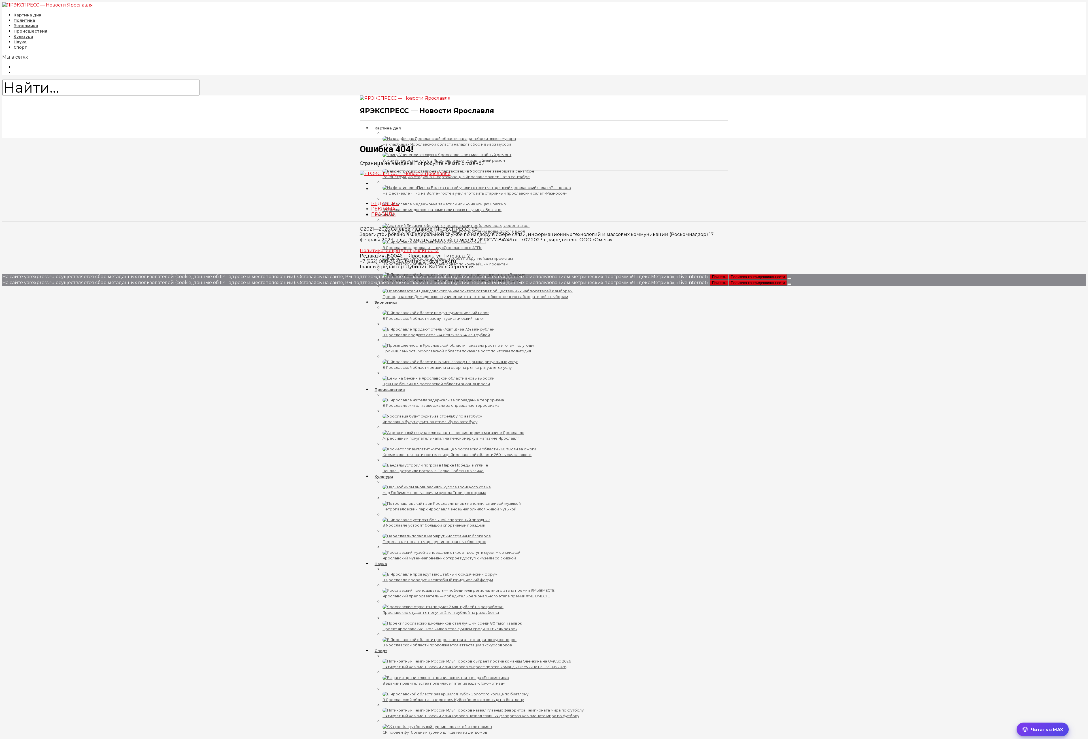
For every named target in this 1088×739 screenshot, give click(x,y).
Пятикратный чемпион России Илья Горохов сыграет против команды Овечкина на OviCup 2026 (474, 667)
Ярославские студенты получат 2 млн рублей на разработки (440, 612)
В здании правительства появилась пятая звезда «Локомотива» (443, 683)
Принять (719, 277)
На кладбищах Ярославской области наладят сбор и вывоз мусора (446, 144)
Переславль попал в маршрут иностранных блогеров (434, 542)
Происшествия (390, 389)
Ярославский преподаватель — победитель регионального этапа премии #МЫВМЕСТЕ (466, 596)
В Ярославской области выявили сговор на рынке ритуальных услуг (447, 367)
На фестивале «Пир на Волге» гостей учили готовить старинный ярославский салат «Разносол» (474, 193)
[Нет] (789, 278)
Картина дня (388, 128)
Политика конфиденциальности (399, 250)
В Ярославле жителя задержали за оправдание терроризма (441, 405)
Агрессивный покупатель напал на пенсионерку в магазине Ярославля (451, 438)
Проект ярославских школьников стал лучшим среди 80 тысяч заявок (449, 629)
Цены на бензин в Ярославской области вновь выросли (436, 384)
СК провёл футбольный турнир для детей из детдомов (434, 732)
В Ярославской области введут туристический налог (433, 318)
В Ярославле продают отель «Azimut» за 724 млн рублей (436, 335)
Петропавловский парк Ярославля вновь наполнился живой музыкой (449, 509)
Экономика (386, 302)
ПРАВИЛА (383, 214)
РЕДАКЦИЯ (385, 203)
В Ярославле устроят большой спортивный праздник (433, 525)
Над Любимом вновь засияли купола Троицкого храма (434, 493)
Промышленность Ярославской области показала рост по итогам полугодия (456, 351)
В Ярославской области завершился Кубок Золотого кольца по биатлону (453, 700)
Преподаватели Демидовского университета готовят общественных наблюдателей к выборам (475, 297)
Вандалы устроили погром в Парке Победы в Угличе (433, 471)
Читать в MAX (1047, 729)
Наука (381, 563)
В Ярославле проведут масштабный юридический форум (437, 580)
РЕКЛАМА (383, 209)
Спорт (20, 47)
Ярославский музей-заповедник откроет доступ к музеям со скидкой (449, 558)
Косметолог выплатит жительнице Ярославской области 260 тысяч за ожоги (457, 455)
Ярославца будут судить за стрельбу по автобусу (429, 422)
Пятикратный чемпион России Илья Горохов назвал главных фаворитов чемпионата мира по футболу (480, 716)
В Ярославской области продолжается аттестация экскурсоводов (447, 645)
